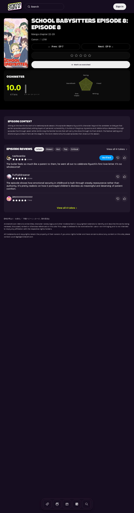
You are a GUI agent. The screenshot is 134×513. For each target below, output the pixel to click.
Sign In (120, 6)
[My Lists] (77, 504)
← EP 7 (55, 46)
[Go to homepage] (15, 6)
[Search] (86, 504)
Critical (74, 149)
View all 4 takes (116, 149)
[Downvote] (118, 158)
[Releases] (67, 504)
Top (65, 149)
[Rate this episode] (80, 55)
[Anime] (47, 504)
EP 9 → (105, 46)
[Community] (57, 504)
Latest (39, 149)
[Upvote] (124, 158)
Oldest (49, 149)
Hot (58, 149)
